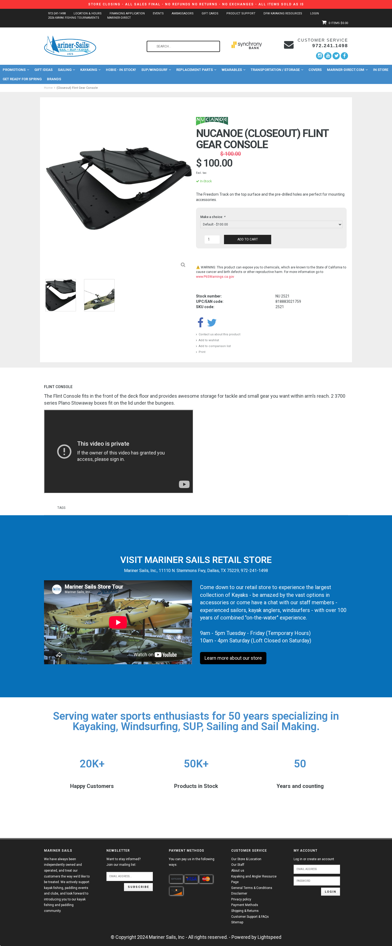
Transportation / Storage (275, 70)
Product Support (240, 13)
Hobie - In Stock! (121, 70)
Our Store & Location (246, 859)
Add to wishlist (209, 340)
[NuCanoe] (212, 121)
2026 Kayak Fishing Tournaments (73, 17)
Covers (315, 70)
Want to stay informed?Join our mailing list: (123, 862)
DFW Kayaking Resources (282, 13)
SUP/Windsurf (154, 70)
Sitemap (237, 922)
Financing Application (127, 13)
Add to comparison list (215, 346)
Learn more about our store (233, 658)
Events (158, 13)
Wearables (232, 70)
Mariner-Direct (119, 17)
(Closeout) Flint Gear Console (77, 88)
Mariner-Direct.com (345, 70)
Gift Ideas (43, 70)
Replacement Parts (194, 70)
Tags (61, 508)
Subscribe (138, 887)
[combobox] (183, 46)
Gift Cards (210, 13)
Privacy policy (241, 899)
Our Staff (237, 865)
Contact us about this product (219, 334)
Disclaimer (239, 893)
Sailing (64, 70)
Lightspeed (269, 937)
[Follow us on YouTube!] (327, 55)
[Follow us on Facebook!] (344, 55)
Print (202, 352)
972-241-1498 (57, 13)
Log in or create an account (314, 859)
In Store (380, 70)
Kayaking (88, 70)
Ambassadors (183, 13)
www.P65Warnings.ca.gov (215, 277)
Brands (54, 79)
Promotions (14, 70)
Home (48, 88)
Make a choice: (212, 217)
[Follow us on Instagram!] (319, 55)
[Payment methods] (176, 879)
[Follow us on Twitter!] (336, 55)
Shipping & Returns (245, 911)
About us (237, 870)
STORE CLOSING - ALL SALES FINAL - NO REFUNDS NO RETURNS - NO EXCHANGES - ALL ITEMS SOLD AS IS (196, 4)
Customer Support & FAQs (250, 917)
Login (314, 13)
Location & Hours (88, 13)
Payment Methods (244, 905)
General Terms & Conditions (251, 888)
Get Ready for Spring (22, 79)
